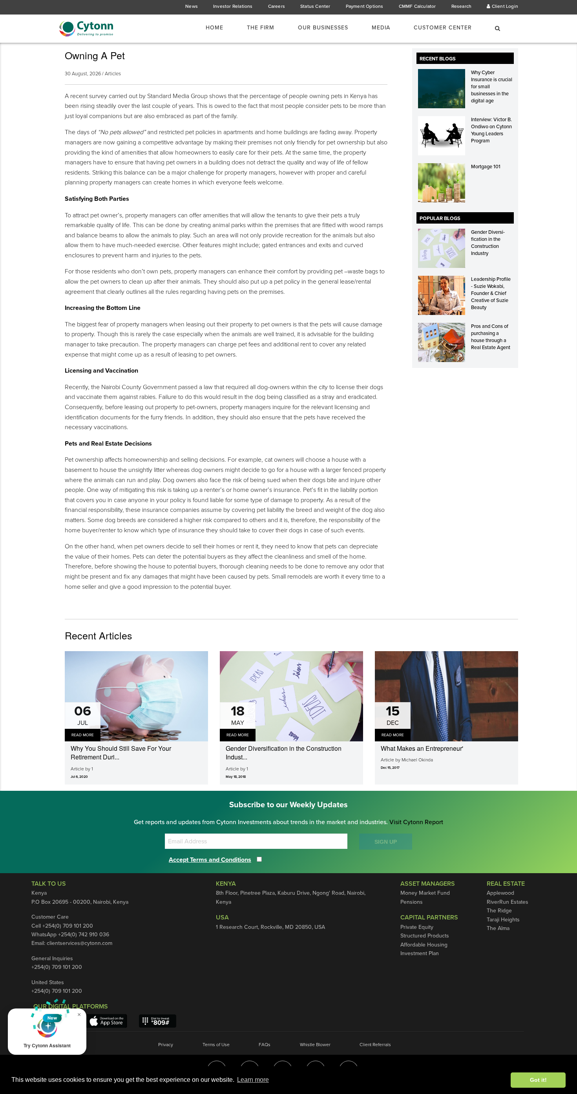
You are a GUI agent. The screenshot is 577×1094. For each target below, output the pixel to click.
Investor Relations (233, 6)
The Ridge (499, 910)
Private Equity (416, 927)
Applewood (500, 893)
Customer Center (443, 27)
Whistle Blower (315, 1044)
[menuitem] (219, 28)
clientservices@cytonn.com (79, 943)
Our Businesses (323, 27)
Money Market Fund (425, 893)
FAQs (264, 1044)
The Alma (498, 928)
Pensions (411, 902)
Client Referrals (375, 1044)
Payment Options (364, 6)
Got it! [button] (538, 1080)
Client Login (504, 6)
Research (461, 6)
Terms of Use (216, 1044)
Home (214, 27)
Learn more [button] (253, 1079)
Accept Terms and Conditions (210, 860)
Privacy (165, 1044)
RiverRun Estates (507, 902)
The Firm (260, 27)
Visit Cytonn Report (416, 822)
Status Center (315, 6)
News (191, 6)
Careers (276, 6)
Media (381, 27)
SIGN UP (385, 842)
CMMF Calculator (417, 6)
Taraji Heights (503, 919)
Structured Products (424, 935)
